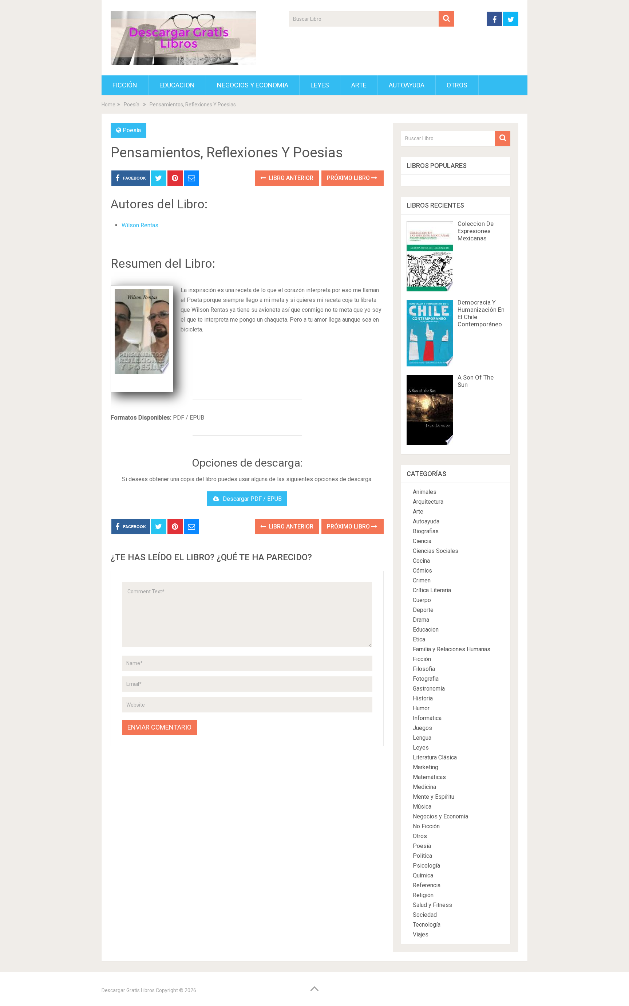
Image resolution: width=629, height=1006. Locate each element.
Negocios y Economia (252, 85)
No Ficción (426, 826)
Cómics (422, 570)
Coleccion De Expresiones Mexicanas (476, 231)
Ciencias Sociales (435, 550)
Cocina (421, 560)
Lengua (422, 737)
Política (422, 855)
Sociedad (425, 914)
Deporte (423, 609)
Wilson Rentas (140, 225)
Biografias (426, 531)
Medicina (424, 786)
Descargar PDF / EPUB (252, 498)
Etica (419, 639)
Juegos (422, 727)
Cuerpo (422, 600)
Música (422, 806)
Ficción (124, 85)
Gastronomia (429, 688)
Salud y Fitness (432, 904)
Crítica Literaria (432, 590)
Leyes (319, 85)
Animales (424, 491)
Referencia (426, 885)
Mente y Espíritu (433, 796)
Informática (427, 718)
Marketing (425, 767)
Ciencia (422, 541)
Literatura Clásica (435, 757)
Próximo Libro (349, 177)
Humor (421, 708)
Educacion (177, 85)
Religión (423, 895)
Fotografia (426, 678)
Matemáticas (429, 777)
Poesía (132, 130)
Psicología (426, 865)
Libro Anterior (290, 177)
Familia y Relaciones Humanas (451, 649)
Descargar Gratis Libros (128, 990)
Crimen (422, 580)
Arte (359, 85)
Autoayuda (406, 85)
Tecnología (426, 924)
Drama (421, 619)
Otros (457, 85)
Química (423, 875)
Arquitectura (428, 501)
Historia (423, 698)
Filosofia (424, 668)
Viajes (420, 934)
